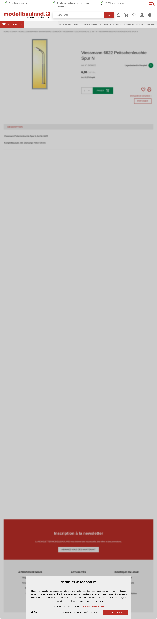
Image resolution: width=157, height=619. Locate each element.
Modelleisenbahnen (68, 25)
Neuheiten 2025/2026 (133, 25)
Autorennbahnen (89, 25)
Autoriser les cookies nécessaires (79, 612)
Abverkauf (150, 25)
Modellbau (105, 25)
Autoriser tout (115, 612)
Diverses (117, 25)
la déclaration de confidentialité (92, 606)
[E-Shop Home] (27, 15)
